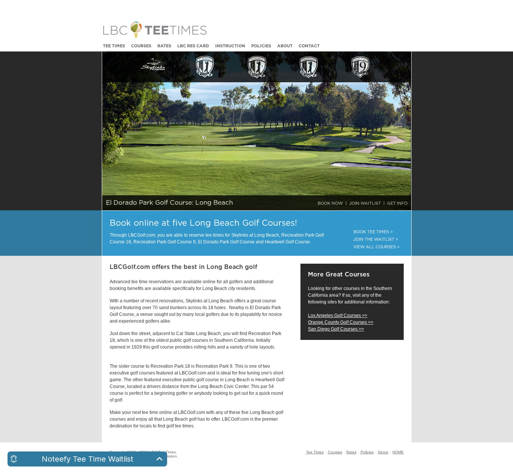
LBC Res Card (193, 46)
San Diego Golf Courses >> (336, 329)
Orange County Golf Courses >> (340, 322)
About (285, 46)
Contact (309, 46)
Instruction (230, 46)
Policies (261, 46)
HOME (398, 452)
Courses (141, 46)
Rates (164, 46)
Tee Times (114, 46)
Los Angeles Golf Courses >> (337, 315)
